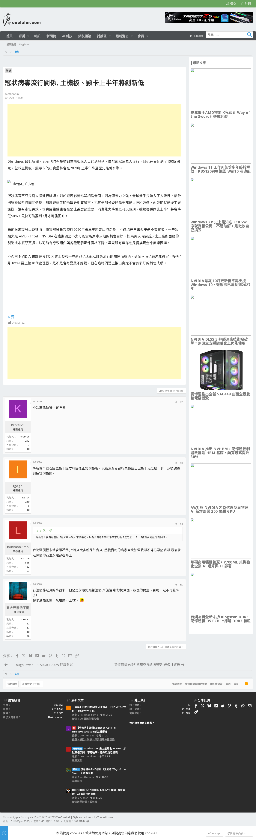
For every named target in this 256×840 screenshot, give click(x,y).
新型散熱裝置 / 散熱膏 (84, 801)
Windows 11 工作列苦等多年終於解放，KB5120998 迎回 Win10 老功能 (221, 169)
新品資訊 (77, 760)
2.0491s (58, 821)
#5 (181, 584)
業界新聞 (77, 781)
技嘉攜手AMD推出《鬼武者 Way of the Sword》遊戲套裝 (220, 114)
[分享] (175, 402)
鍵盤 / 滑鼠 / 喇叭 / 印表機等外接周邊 (93, 739)
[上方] (242, 684)
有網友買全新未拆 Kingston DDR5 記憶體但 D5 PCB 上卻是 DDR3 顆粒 (221, 619)
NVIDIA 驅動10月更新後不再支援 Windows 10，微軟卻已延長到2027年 (220, 284)
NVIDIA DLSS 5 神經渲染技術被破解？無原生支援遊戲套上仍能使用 (219, 341)
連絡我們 (177, 684)
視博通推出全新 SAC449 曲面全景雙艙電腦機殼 (220, 396)
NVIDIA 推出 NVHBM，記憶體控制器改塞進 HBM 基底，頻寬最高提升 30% (220, 452)
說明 (228, 684)
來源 (10, 317)
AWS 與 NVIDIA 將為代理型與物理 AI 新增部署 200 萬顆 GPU (219, 509)
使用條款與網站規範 (196, 684)
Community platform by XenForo (36, 817)
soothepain (12, 94)
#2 (181, 402)
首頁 (236, 684)
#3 (181, 463)
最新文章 (77, 700)
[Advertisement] (94, 130)
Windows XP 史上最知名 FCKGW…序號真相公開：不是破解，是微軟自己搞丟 (220, 226)
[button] (28, 36)
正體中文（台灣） (32, 684)
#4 (181, 524)
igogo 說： (42, 530)
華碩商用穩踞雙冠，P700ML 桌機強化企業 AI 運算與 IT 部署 (220, 564)
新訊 (8, 70)
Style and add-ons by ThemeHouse (93, 817)
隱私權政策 (216, 684)
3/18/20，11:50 (14, 97)
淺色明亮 (12, 684)
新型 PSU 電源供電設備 (85, 718)
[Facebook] (251, 819)
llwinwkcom (55, 717)
